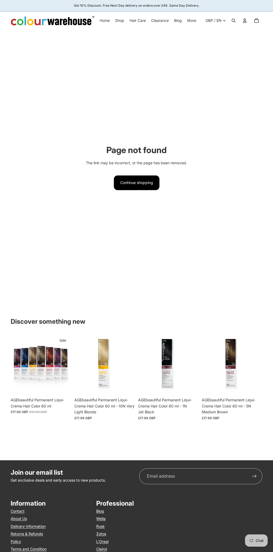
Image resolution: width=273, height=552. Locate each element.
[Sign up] (254, 476)
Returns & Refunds (27, 533)
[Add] (126, 387)
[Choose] (63, 387)
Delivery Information (28, 526)
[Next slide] (65, 365)
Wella (101, 518)
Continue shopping (136, 182)
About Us (19, 518)
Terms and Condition (29, 549)
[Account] (245, 20)
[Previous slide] (16, 365)
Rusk (100, 526)
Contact (18, 511)
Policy (16, 541)
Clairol (101, 549)
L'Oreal (102, 541)
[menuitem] (191, 20)
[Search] (233, 20)
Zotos (101, 533)
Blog (100, 511)
